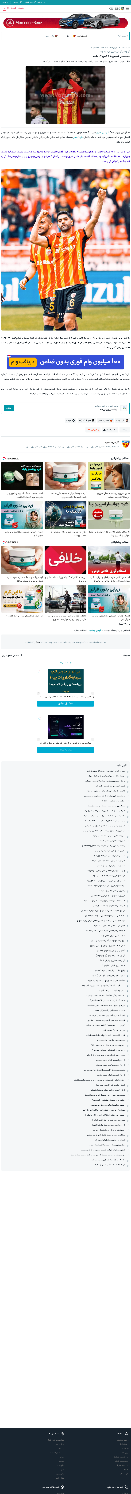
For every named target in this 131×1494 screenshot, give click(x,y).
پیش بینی (60, 1473)
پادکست (61, 1448)
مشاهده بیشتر (64, 663)
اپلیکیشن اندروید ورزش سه (13, 8)
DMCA (125, 1469)
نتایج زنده (60, 1465)
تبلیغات (125, 1448)
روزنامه (61, 1461)
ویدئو (62, 1457)
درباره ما (125, 1452)
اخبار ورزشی (59, 1444)
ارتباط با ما (124, 1444)
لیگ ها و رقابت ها (57, 1452)
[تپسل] (9, 356)
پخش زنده (60, 1478)
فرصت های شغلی (121, 1461)
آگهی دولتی (124, 1473)
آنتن (62, 1469)
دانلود (8, 408)
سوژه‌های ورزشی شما (56, 1440)
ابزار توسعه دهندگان (120, 1457)
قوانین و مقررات (94, 630)
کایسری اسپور (102, 132)
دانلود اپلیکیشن (122, 1440)
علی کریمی (78, 137)
